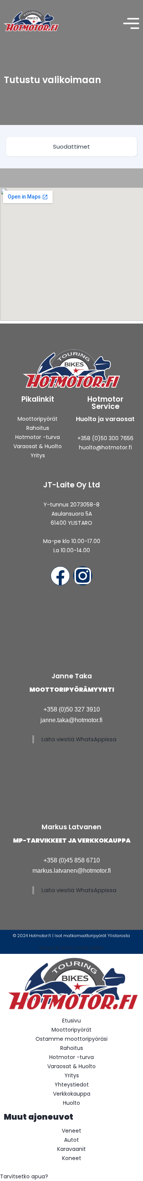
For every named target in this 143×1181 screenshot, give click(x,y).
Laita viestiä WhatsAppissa (79, 739)
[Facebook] (60, 575)
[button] (71, 1176)
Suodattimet (71, 147)
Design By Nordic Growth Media (71, 948)
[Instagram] (82, 575)
